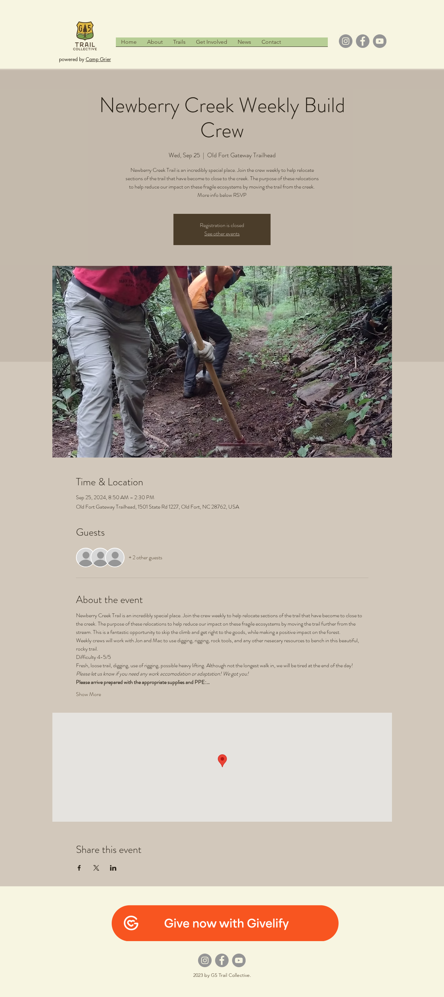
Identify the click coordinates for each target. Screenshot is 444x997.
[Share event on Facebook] (79, 868)
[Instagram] (345, 41)
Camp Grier (98, 59)
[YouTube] (379, 41)
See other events (222, 233)
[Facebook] (362, 41)
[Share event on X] (96, 868)
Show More (88, 694)
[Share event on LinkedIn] (113, 868)
